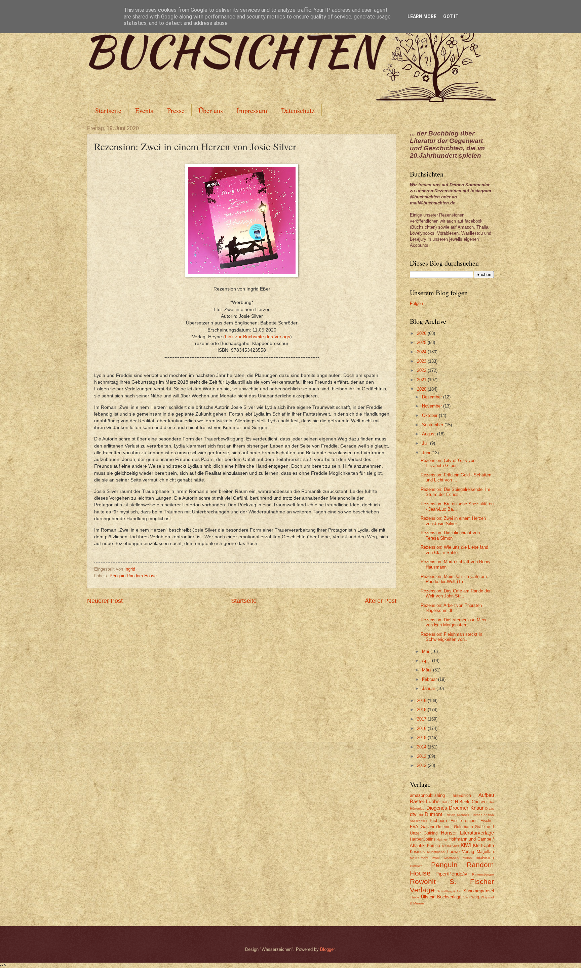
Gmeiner (444, 827)
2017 (422, 719)
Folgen (416, 303)
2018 (422, 709)
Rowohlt (423, 881)
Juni (426, 452)
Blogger (327, 949)
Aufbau (486, 795)
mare (436, 858)
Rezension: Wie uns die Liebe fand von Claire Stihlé (454, 550)
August (429, 433)
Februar (430, 679)
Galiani (427, 826)
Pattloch (416, 866)
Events (144, 110)
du (421, 815)
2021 (422, 379)
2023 (422, 361)
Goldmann (463, 827)
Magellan (485, 852)
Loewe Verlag (460, 851)
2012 (422, 765)
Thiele (414, 897)
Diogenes (436, 808)
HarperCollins (422, 839)
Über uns (210, 110)
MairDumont (419, 858)
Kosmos (417, 852)
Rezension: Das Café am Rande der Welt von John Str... (456, 593)
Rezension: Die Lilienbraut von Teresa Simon (450, 535)
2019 (422, 700)
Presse (176, 110)
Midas (467, 858)
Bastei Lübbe (424, 801)
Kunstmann (436, 852)
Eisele (456, 821)
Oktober (430, 415)
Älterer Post (380, 600)
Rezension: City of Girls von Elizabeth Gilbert (448, 463)
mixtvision (485, 858)
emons (471, 821)
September (433, 424)
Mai (426, 651)
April (427, 660)
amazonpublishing (427, 795)
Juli (426, 443)
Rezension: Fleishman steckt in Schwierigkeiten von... (451, 637)
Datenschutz (298, 110)
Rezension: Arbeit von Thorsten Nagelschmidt (451, 608)
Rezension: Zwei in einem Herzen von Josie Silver (453, 521)
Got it (451, 16)
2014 (422, 746)
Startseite (108, 110)
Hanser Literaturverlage (467, 833)
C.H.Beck (460, 801)
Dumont (433, 814)
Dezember (432, 396)
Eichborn (438, 820)
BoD (445, 802)
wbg (475, 897)
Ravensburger (483, 874)
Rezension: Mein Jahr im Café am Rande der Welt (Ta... (454, 579)
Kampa (433, 846)
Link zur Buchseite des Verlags (257, 336)
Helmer (441, 839)
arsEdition (462, 795)
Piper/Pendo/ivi (451, 874)
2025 (422, 342)
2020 (422, 389)
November (432, 406)
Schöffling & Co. (449, 891)
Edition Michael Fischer (463, 815)
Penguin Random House (133, 575)
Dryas (489, 808)
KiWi (466, 845)
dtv (413, 814)
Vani (466, 897)
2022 (422, 370)
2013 (422, 756)
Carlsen (479, 801)
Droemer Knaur (466, 808)
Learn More (422, 16)
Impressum (252, 110)
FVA (414, 826)
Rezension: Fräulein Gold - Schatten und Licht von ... (456, 477)
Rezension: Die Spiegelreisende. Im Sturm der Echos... (455, 492)
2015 (422, 737)
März (427, 669)
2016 (422, 728)
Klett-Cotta (483, 845)
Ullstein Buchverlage (441, 896)
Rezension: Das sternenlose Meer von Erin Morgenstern (454, 622)
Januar (429, 688)
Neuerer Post (105, 600)
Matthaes (451, 858)
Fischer (487, 821)
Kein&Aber (450, 846)
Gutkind (431, 833)
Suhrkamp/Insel (478, 890)
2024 (422, 351)
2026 (422, 333)
